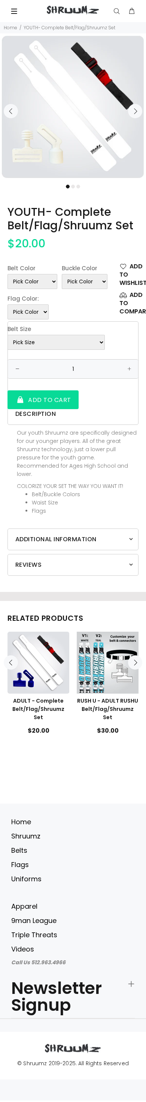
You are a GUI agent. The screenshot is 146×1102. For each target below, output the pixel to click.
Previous (11, 111)
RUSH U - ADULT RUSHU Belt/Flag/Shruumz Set (107, 709)
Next (135, 111)
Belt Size (19, 329)
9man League (34, 920)
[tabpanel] (73, 106)
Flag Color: (23, 299)
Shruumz (25, 836)
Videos (22, 949)
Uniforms (26, 879)
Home (10, 27)
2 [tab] (73, 186)
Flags (20, 864)
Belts (19, 850)
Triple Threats (34, 934)
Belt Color (21, 268)
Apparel (24, 906)
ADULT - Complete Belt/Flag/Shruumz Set (38, 709)
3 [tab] (78, 186)
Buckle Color (79, 268)
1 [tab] (68, 186)
